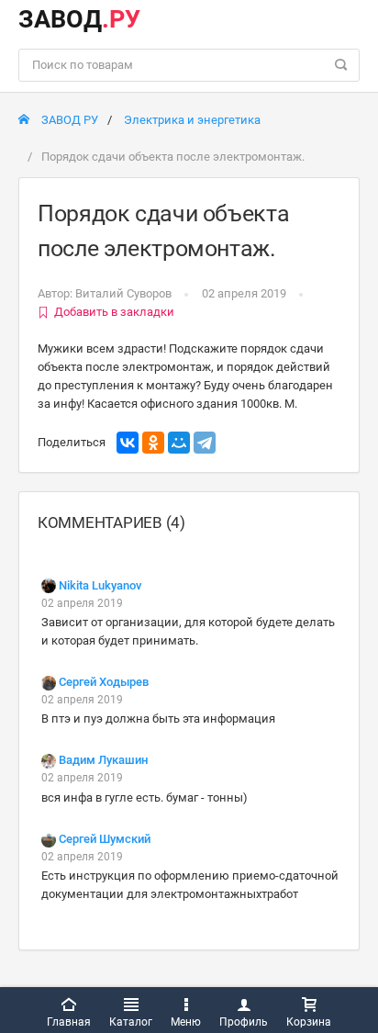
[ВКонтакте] (128, 443)
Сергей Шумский (104, 839)
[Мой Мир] (179, 443)
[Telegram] (205, 443)
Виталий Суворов (123, 293)
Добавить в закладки (114, 312)
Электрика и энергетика (192, 120)
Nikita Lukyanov (100, 585)
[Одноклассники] (153, 443)
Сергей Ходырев (104, 682)
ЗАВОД (79, 19)
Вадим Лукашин (103, 760)
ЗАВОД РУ (68, 120)
